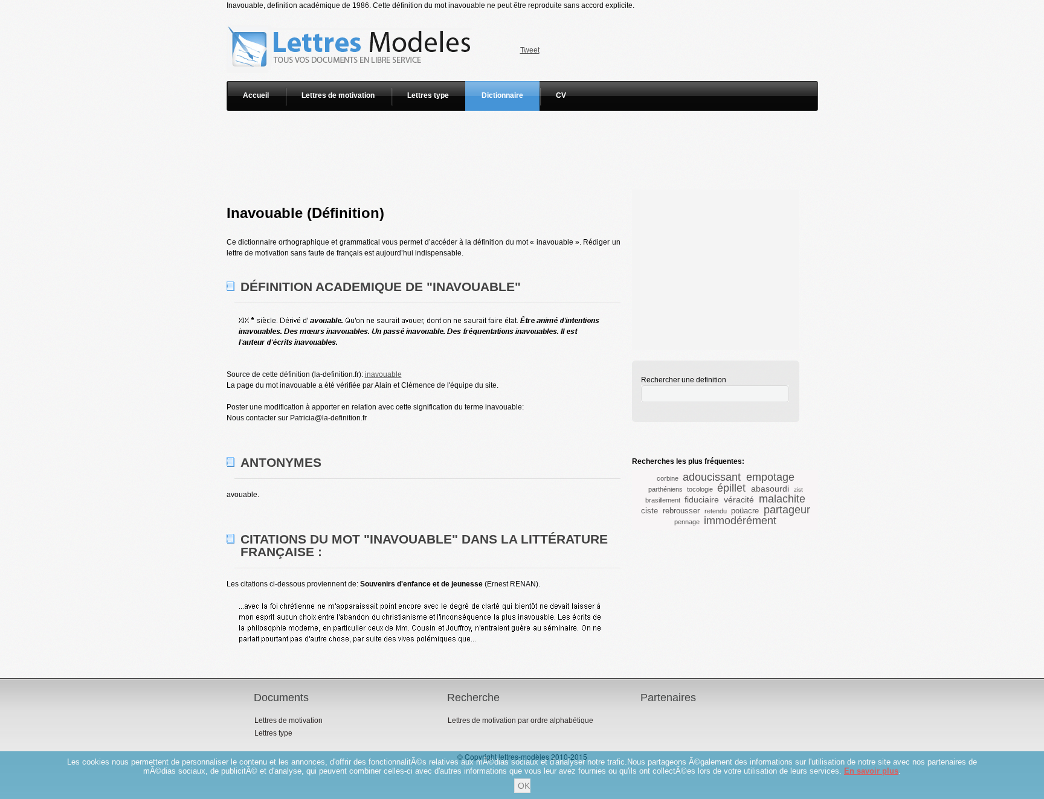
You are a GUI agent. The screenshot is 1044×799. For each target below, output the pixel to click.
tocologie (700, 489)
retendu (715, 511)
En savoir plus (871, 770)
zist (798, 489)
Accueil (256, 95)
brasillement (662, 500)
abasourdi (770, 488)
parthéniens (665, 489)
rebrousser (681, 510)
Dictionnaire (502, 95)
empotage (770, 477)
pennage (687, 521)
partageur (787, 510)
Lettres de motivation (338, 95)
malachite (782, 499)
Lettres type (428, 95)
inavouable (383, 374)
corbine (667, 478)
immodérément (740, 521)
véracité (739, 499)
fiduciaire (702, 499)
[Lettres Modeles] (351, 16)
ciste (649, 510)
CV (561, 95)
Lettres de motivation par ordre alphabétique (520, 720)
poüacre (745, 510)
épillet (731, 488)
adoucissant (712, 477)
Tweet (530, 50)
